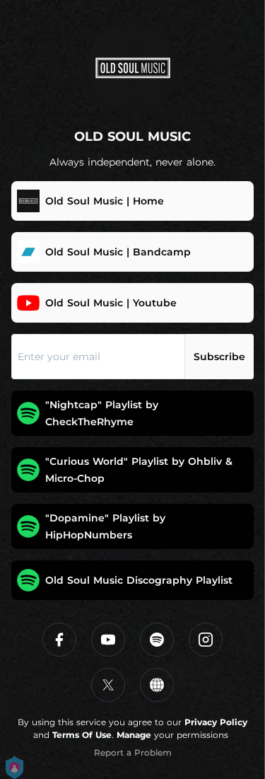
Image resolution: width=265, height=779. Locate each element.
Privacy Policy (215, 722)
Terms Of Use (82, 734)
